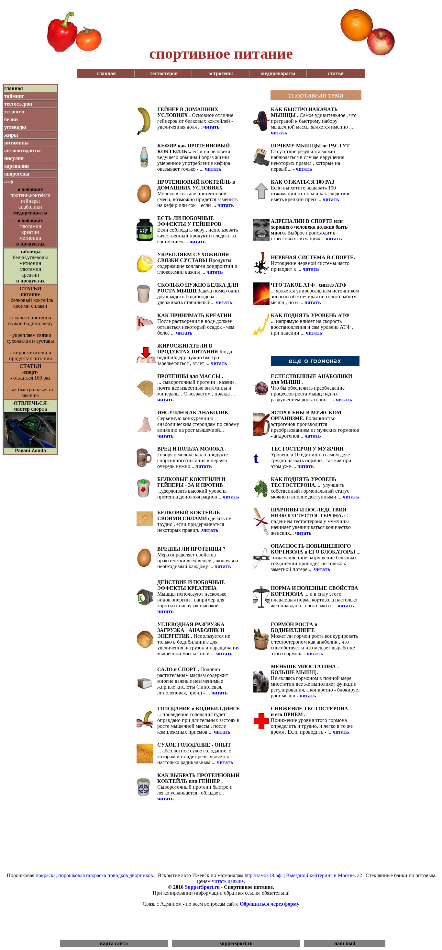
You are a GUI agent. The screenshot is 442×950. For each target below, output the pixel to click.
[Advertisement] (221, 29)
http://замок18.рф (263, 875)
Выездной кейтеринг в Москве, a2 (324, 875)
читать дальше (228, 881)
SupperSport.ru (202, 887)
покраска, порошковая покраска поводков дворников (94, 875)
